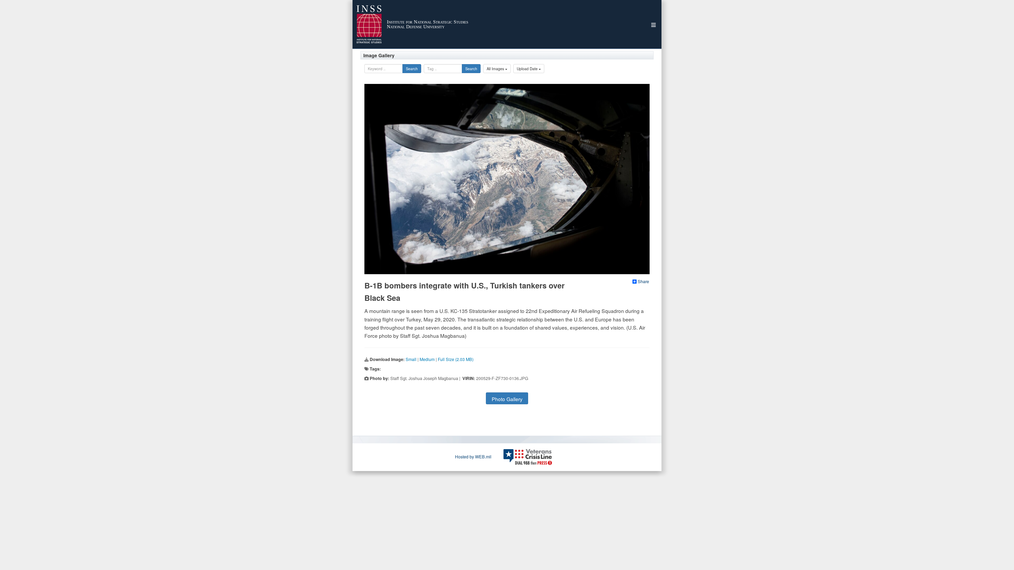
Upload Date (528, 68)
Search (412, 68)
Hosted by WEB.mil (473, 457)
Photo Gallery (507, 398)
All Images (496, 68)
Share (643, 281)
